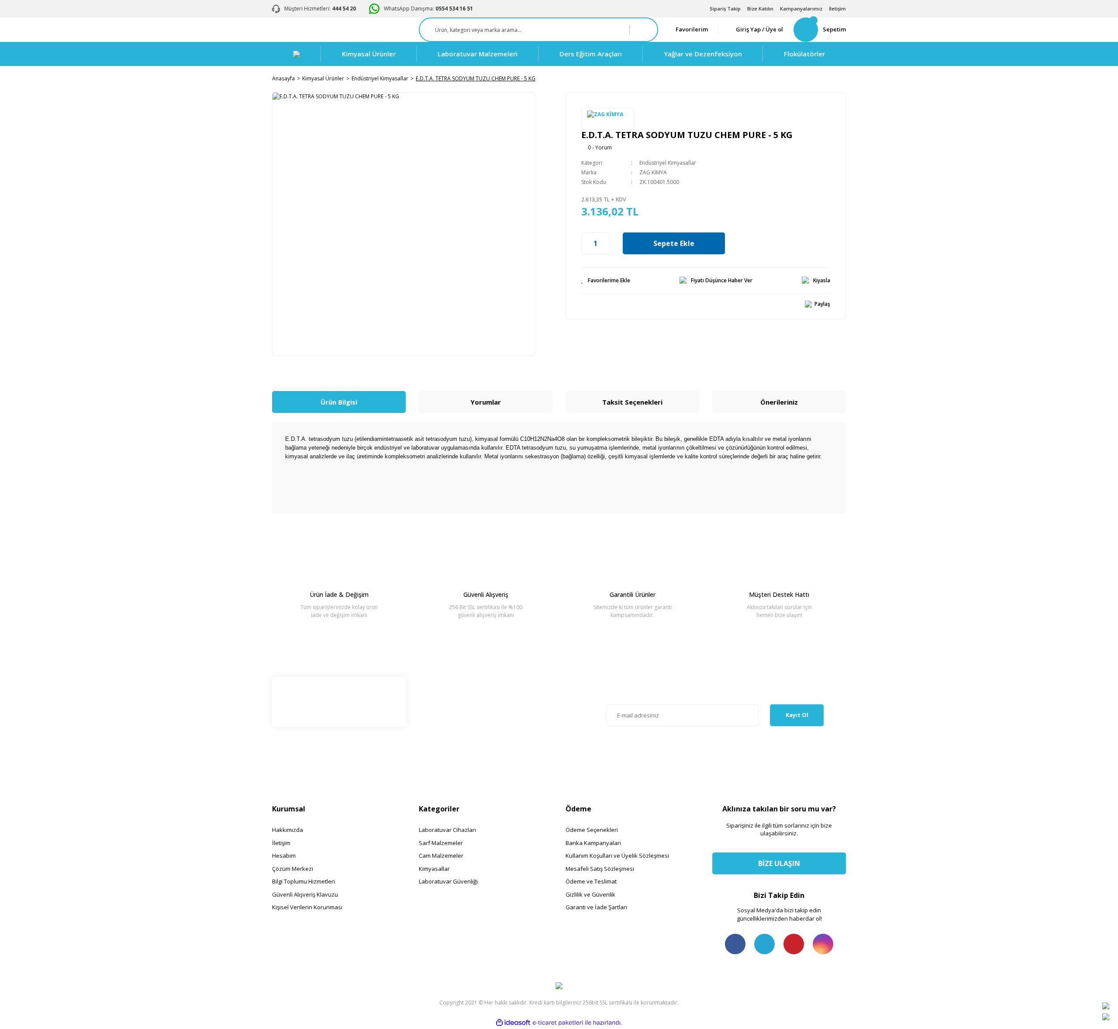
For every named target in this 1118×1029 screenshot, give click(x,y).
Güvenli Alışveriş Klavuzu (305, 894)
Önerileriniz (779, 402)
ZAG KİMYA (653, 172)
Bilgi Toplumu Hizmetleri (303, 881)
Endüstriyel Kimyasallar (667, 162)
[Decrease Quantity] (586, 243)
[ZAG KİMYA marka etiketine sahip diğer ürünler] (607, 119)
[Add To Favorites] (605, 280)
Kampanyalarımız (801, 8)
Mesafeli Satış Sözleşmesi (600, 869)
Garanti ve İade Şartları (596, 907)
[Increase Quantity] (604, 243)
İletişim (837, 8)
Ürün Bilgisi (339, 402)
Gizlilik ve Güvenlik (590, 894)
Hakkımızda (287, 830)
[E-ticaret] (557, 1023)
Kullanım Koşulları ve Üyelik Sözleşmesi (617, 855)
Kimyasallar (434, 869)
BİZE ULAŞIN (779, 863)
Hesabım (284, 855)
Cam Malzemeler (441, 855)
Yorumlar (485, 402)
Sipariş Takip (725, 8)
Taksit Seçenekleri (632, 402)
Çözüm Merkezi (292, 869)
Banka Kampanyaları (593, 843)
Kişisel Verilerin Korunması (307, 907)
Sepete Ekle (673, 243)
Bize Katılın (760, 8)
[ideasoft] (513, 1023)
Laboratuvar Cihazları (447, 830)
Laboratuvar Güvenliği (448, 881)
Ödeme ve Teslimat (591, 881)
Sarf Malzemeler (441, 843)
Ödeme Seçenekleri (592, 830)
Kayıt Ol (797, 715)
